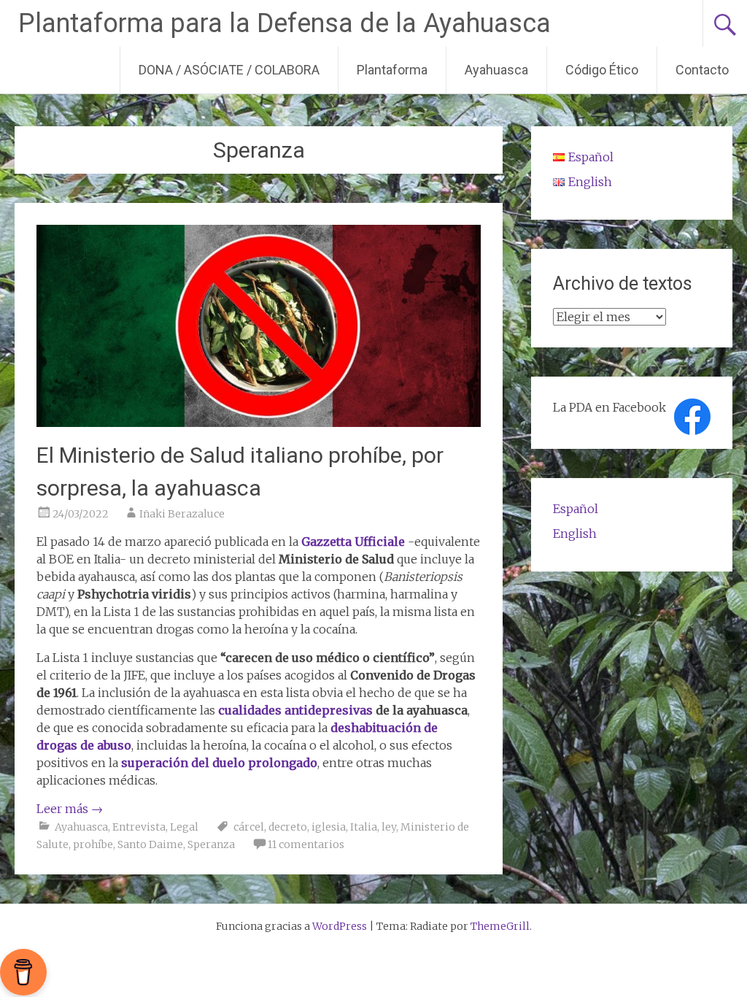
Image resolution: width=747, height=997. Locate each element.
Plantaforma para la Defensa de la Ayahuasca (284, 23)
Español (575, 508)
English (575, 533)
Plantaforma (392, 69)
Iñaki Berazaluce (182, 513)
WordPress (339, 926)
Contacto (702, 69)
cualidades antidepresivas (295, 710)
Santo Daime (150, 844)
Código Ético (601, 69)
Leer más (69, 808)
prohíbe (93, 844)
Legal (184, 827)
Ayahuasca (496, 69)
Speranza (211, 844)
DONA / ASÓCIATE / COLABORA (229, 69)
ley (389, 827)
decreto (287, 827)
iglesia (328, 827)
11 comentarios (306, 844)
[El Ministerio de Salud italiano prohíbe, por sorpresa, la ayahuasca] (258, 422)
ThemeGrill (500, 926)
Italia (363, 827)
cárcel (248, 827)
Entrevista (139, 827)
